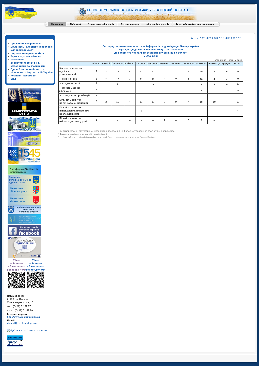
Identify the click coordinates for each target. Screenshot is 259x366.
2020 (215, 38)
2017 (234, 38)
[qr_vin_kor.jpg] (16, 288)
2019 (221, 38)
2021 (208, 38)
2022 (202, 38)
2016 (240, 38)
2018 (227, 38)
